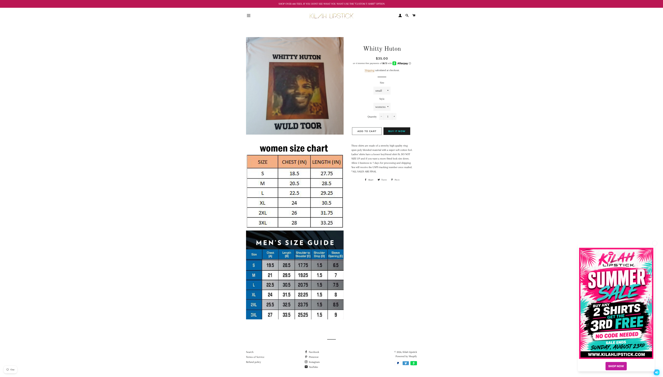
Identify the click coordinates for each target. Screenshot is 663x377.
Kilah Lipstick (410, 352)
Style (382, 98)
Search (249, 352)
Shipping (369, 70)
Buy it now (396, 131)
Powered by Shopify (406, 356)
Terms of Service (255, 357)
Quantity (372, 116)
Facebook (313, 352)
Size (382, 82)
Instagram (314, 362)
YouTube (313, 367)
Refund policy (253, 362)
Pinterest (313, 357)
